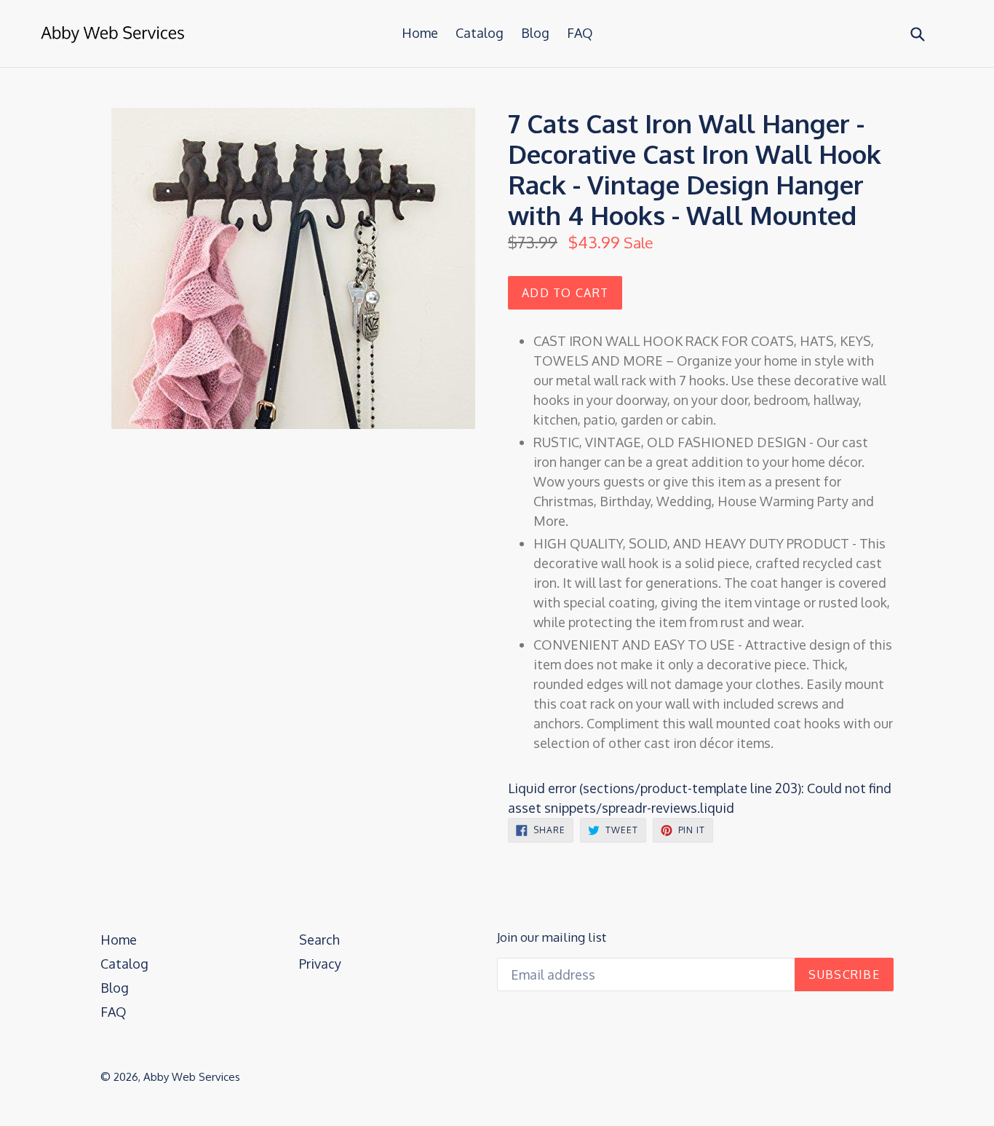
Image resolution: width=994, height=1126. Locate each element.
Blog (535, 33)
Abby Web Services (191, 1077)
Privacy (320, 964)
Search (319, 940)
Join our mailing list (551, 937)
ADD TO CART (565, 293)
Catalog (480, 33)
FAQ (580, 33)
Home (420, 33)
